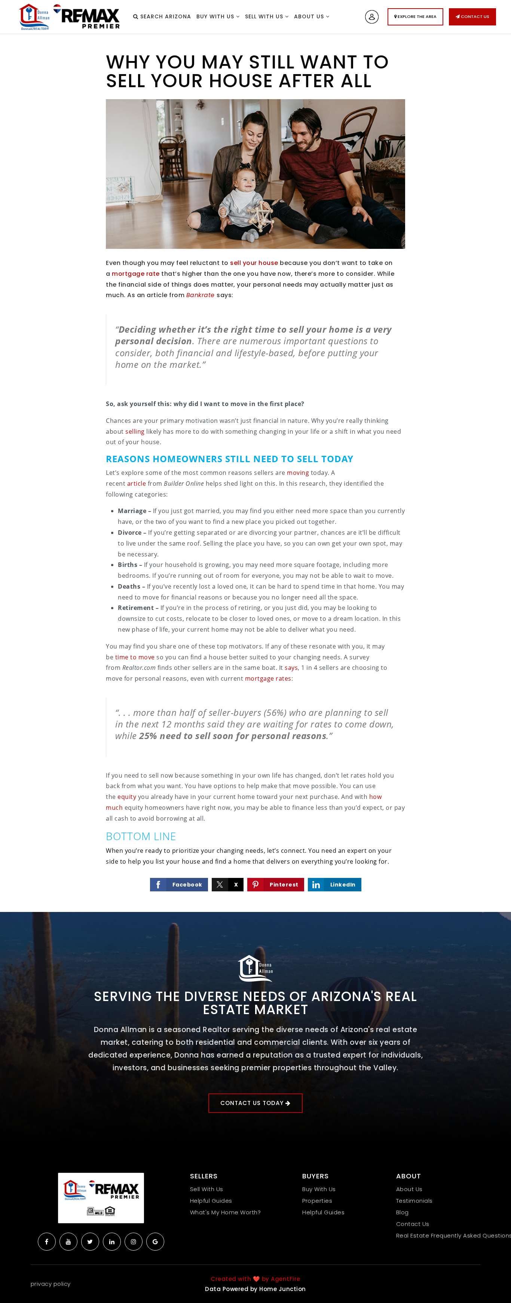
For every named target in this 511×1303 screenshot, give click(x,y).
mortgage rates (268, 678)
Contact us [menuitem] (412, 1224)
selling (135, 431)
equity (126, 797)
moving (298, 473)
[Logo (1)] (101, 1197)
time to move (135, 657)
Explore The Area (417, 16)
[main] (255, 473)
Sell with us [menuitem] (265, 16)
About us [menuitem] (310, 16)
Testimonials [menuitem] (414, 1201)
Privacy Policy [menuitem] (51, 1284)
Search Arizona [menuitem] (164, 16)
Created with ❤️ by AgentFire (255, 1279)
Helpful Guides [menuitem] (211, 1201)
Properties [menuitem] (317, 1201)
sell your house (254, 263)
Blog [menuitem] (402, 1212)
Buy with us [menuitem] (216, 16)
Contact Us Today (252, 1103)
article (136, 483)
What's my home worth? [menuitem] (225, 1212)
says (291, 667)
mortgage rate (136, 273)
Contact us (474, 16)
